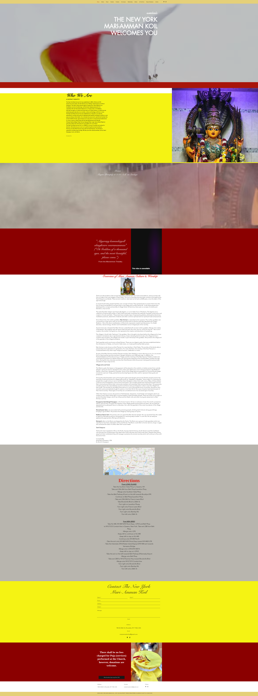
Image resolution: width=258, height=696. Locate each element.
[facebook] (166, 1)
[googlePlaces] (164, 1)
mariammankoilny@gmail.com (129, 634)
